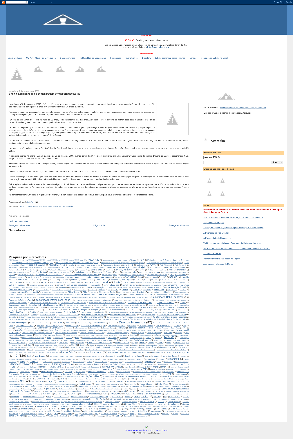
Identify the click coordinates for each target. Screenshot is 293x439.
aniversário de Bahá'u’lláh (18, 272)
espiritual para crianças (119, 335)
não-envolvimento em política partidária (131, 376)
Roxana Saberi (22, 399)
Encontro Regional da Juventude (92, 333)
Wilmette (109, 416)
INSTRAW (81, 352)
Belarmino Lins (181, 280)
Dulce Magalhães (163, 325)
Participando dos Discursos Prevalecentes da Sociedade (56, 384)
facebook (123, 338)
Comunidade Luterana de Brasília (89, 300)
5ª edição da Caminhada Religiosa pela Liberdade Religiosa (122, 263)
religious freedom (170, 394)
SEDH (183, 399)
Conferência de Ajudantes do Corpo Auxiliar (171, 300)
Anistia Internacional (177, 270)
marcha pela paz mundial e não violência (26, 369)
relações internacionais (89, 394)
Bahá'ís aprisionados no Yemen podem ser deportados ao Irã (44, 93)
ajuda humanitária (155, 267)
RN (165, 397)
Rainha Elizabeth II (146, 391)
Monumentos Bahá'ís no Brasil (214, 58)
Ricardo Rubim (117, 397)
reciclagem (159, 391)
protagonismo (103, 391)
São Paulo (100, 399)
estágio (156, 335)
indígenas (52, 350)
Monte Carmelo (168, 372)
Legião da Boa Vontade (133, 362)
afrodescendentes (98, 267)
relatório (105, 394)
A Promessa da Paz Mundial (216, 233)
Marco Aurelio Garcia (51, 369)
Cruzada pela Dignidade (149, 310)
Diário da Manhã (84, 323)
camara (60, 285)
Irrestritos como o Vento (93, 356)
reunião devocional (79, 397)
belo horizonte (15, 282)
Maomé (164, 367)
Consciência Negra (17, 305)
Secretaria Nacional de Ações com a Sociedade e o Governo (151, 399)
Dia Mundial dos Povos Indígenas (115, 319)
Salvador (49, 399)
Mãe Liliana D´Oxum (57, 367)
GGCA (28, 345)
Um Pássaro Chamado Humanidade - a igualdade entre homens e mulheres (236, 248)
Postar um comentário (18, 221)
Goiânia (83, 345)
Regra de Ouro (59, 394)
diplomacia (112, 323)
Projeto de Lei (50, 391)
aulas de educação (65, 277)
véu (96, 414)
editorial (69, 328)
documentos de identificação (93, 325)
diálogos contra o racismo (40, 323)
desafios (34, 314)
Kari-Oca (57, 362)
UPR (56, 414)
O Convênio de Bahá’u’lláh (46, 379)
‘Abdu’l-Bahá (107, 260)
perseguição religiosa (87, 386)
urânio (63, 414)
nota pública (22, 379)
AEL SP (64, 267)
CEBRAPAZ (147, 290)
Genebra (151, 342)
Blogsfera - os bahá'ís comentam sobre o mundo (163, 58)
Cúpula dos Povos (17, 312)
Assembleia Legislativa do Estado (132, 275)
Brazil (133, 282)
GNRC (74, 345)
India (30, 350)
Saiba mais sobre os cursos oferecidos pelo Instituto (243, 108)
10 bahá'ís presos (121, 260)
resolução (15, 397)
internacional (37, 206)
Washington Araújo (77, 416)
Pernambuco (55, 386)
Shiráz (105, 404)
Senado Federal (174, 402)
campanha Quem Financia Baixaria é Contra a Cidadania (33, 287)
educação (122, 328)
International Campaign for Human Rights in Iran (128, 352)
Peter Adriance (113, 386)
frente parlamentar (77, 342)
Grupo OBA (13, 347)
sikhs (142, 404)
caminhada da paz (111, 285)
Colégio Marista (180, 292)
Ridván (127, 397)
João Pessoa (101, 359)
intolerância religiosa (50, 206)
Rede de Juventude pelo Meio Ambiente (25, 394)
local (139, 364)
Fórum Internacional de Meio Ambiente (42, 342)
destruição (12, 317)
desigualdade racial (148, 314)
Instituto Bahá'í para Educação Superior (100, 350)
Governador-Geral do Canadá (118, 345)
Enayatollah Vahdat (145, 330)
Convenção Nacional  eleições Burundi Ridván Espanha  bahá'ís (47, 260)
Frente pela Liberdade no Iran (99, 342)
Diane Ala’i (70, 323)
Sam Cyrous (61, 399)
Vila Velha (165, 414)
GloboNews (64, 345)
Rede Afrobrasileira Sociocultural (177, 391)
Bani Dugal (126, 280)
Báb (140, 277)
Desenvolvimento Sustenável (94, 314)
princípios (117, 389)
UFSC (132, 409)
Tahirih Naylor (26, 409)
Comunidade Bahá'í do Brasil (167, 297)
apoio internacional (83, 272)
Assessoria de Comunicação (157, 275)
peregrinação (29, 386)
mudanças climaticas (17, 376)
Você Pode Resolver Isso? (57, 416)
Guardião (23, 347)
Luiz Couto (184, 364)
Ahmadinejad (139, 267)
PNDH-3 (160, 386)
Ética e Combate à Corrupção (33, 338)
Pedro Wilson (162, 384)
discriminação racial (24, 325)
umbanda (150, 409)
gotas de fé (101, 345)
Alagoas (168, 267)
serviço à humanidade (81, 404)
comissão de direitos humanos (139, 294)
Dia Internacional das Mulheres (138, 317)
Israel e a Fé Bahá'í (133, 356)
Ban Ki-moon (102, 280)
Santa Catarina (75, 399)
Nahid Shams (107, 376)
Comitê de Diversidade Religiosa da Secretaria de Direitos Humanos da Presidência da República (72, 297)
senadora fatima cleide (42, 404)
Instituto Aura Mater (76, 350)
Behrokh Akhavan (166, 280)
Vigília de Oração (152, 414)
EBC (184, 325)
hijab (53, 347)
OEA (126, 379)
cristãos (105, 310)
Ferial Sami (56, 340)
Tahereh (186, 406)
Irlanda (79, 356)
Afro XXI (86, 267)
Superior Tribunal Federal (107, 406)
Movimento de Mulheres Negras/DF (94, 374)
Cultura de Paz (167, 310)
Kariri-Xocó (66, 362)
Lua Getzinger (149, 364)
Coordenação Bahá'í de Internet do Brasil (62, 307)
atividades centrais (16, 277)
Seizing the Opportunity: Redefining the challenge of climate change (233, 228)
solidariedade (42, 406)
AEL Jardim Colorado (51, 267)
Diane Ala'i (57, 323)
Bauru (146, 280)
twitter (120, 409)
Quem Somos (131, 58)
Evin (77, 338)
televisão (54, 409)
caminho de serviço (130, 285)
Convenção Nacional (167, 305)
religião (70, 206)
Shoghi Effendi (131, 404)
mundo (55, 376)
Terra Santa (75, 409)
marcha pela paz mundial (180, 367)
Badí (148, 277)
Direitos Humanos (25, 206)
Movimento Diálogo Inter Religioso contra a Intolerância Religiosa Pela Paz (137, 374)
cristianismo (117, 310)
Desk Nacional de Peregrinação (172, 314)
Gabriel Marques (122, 342)
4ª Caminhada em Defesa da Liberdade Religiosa (32, 263)
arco (117, 272)
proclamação (144, 389)
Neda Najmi (177, 376)
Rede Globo (47, 394)
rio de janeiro (141, 396)
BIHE (44, 282)
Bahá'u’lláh (36, 280)
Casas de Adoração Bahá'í (61, 290)
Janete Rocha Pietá (49, 359)
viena (140, 414)
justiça (64, 206)
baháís (83, 280)
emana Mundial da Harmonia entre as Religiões (78, 330)
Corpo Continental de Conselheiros (171, 307)
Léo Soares (168, 362)
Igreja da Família (130, 347)
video (132, 414)
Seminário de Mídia (112, 402)
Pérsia (101, 386)
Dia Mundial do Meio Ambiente (89, 319)
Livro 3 (123, 364)
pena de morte (15, 386)
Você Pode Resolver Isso (37, 416)
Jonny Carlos (113, 359)
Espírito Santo (103, 335)
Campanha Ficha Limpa (178, 285)
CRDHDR (55, 310)
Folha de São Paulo (17, 342)
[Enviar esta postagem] (36, 202)
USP (76, 414)
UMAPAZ (140, 409)
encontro (169, 330)
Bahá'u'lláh (22, 280)
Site (20, 406)
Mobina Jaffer (80, 372)
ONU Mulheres (37, 381)
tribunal (112, 409)
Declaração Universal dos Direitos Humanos (144, 312)
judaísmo (151, 359)
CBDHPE (102, 290)
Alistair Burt (43, 270)
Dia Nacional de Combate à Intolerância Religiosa (151, 319)
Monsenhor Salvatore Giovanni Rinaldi (147, 372)
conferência (146, 300)
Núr (31, 379)
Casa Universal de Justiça (20, 290)
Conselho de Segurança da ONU (79, 305)
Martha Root (85, 369)
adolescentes (13, 267)
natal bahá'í (155, 376)
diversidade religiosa (54, 325)
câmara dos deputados (77, 285)
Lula (13, 367)
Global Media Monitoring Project (46, 345)
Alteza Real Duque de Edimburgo (62, 270)
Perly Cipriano (43, 386)
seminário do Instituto (129, 402)
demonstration (181, 312)
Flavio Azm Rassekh (142, 340)
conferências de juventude (140, 302)
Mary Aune (107, 369)
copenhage (98, 307)
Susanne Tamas (145, 406)
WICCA (91, 416)
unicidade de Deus (72, 411)
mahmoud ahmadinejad (112, 367)
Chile (85, 292)
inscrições (63, 350)
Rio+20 (157, 397)
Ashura (12, 275)
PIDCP (124, 386)
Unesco (41, 411)
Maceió (43, 367)
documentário (72, 325)
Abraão (71, 265)
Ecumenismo (43, 328)
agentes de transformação (119, 267)
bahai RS (55, 280)
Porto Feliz (39, 389)
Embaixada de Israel (106, 330)
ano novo (52, 272)
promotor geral (63, 391)
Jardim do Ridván (64, 359)
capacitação (99, 287)
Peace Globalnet (147, 384)
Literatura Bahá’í (111, 364)
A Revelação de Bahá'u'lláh (33, 265)
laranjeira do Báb (101, 362)
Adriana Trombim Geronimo (31, 267)
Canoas (87, 287)
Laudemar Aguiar (116, 362)
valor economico (86, 414)
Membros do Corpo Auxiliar (176, 369)
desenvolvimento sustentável (123, 314)
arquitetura (126, 272)
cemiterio (183, 290)
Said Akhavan (37, 399)
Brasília (117, 282)
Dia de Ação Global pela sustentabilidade (62, 317)
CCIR (116, 290)
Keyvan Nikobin (78, 362)
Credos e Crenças (79, 310)
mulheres (44, 376)
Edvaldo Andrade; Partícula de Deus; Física (164, 328)
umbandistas (162, 409)
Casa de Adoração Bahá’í (174, 287)
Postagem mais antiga (179, 225)
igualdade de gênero (148, 347)
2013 (142, 260)
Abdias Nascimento (57, 265)
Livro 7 (131, 364)
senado (161, 401)
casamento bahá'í (42, 290)
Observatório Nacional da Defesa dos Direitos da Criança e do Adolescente (94, 379)
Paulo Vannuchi (111, 384)
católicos (92, 290)
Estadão (133, 335)
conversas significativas (27, 307)
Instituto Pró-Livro (52, 352)
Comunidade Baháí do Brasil (21, 300)
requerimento (184, 394)
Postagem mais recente (19, 225)
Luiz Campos (161, 364)
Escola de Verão (71, 335)
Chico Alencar (74, 292)
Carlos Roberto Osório (138, 287)
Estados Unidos (145, 335)
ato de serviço (34, 277)
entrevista (168, 333)
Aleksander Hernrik (15, 270)
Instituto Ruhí (67, 352)
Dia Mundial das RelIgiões (63, 319)
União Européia (53, 411)
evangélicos (58, 338)
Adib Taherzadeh (166, 265)
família (148, 338)
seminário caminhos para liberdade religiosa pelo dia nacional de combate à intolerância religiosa (67, 402)
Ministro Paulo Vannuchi (51, 372)
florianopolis (158, 340)
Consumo (151, 305)
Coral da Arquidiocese (112, 307)
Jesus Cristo (90, 359)
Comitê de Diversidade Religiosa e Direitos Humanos (129, 297)
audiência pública (49, 277)
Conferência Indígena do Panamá (73, 303)
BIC (37, 282)
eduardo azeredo (81, 328)
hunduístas (118, 347)
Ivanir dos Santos (170, 356)
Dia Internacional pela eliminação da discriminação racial (29, 319)
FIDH (116, 340)
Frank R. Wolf (64, 342)
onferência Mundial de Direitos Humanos (167, 379)
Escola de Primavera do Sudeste (49, 335)
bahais (74, 280)
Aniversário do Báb (38, 272)
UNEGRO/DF (31, 411)
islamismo (109, 356)
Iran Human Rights (56, 356)
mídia (35, 372)
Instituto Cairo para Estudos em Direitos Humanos (136, 350)
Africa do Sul (76, 267)
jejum (80, 359)
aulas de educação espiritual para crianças (94, 277)
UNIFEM (124, 411)
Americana (109, 270)
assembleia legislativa (109, 275)
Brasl (126, 282)
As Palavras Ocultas (169, 272)
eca (10, 328)
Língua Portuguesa (84, 364)
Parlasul (157, 381)
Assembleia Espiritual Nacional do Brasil (82, 275)
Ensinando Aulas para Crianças (118, 333)
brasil (105, 282)
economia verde (29, 328)
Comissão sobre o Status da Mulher (168, 294)
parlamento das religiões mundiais (139, 381)
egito (11, 330)
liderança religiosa (43, 364)
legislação (149, 361)
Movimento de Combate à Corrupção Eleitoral (59, 374)
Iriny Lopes (70, 356)
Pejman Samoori (179, 384)
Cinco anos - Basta (107, 292)
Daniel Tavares (55, 312)
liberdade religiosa (21, 364)
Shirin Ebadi (115, 404)
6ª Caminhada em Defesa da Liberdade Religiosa (164, 263)
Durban (177, 325)
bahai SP (65, 280)
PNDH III (151, 386)
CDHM (125, 290)
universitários (13, 414)
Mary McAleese (122, 369)
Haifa (40, 347)
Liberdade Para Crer (212, 253)
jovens (140, 359)
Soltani (54, 406)
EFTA (184, 328)
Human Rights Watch (101, 347)
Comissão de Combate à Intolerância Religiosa (103, 294)
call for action (49, 285)
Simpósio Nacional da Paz (156, 404)
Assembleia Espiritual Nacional (49, 275)
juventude (34, 361)
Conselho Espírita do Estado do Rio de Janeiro (111, 305)
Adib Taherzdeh (180, 265)
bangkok (114, 280)
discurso (40, 325)
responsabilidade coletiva (33, 397)
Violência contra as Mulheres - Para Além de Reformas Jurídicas (232, 243)
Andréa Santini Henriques (157, 270)
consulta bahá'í (138, 305)
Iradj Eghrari (40, 356)
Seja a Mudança (14, 58)
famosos (158, 338)
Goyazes (135, 345)
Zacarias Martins (129, 416)
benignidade (28, 282)
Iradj (29, 356)
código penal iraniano (163, 292)
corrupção (12, 310)
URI (70, 414)
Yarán (116, 416)
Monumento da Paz (30, 374)
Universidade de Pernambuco (175, 411)
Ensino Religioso (138, 333)
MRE (169, 374)
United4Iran (142, 411)
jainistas (183, 356)
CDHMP (136, 290)
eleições (19, 330)
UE (126, 409)
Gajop (134, 342)
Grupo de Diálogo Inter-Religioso (152, 345)
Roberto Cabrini (174, 397)
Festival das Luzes (104, 340)
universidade (156, 411)
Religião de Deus (130, 394)
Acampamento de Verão (111, 265)
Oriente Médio (99, 381)
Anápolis (141, 270)
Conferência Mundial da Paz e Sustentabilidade (107, 303)
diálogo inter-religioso (18, 323)
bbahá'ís (154, 280)
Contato (193, 58)
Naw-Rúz (166, 376)
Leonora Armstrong (182, 362)
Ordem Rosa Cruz (84, 381)
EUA (49, 338)
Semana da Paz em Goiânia (19, 402)
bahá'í (163, 277)
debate (89, 312)
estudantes (15, 338)
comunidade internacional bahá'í (53, 300)
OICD (132, 379)
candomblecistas (75, 287)
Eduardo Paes (95, 328)
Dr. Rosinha (132, 325)
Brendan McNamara (145, 282)
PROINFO (38, 391)
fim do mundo (126, 340)
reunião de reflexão (61, 397)
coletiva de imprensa (16, 294)
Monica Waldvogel (123, 372)
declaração (100, 312)
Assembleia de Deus (25, 275)
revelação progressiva (99, 397)
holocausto (70, 347)
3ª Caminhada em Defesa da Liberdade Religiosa (168, 260)
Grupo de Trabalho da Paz (176, 345)
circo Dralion (122, 292)
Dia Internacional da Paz (116, 317)
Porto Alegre (27, 389)
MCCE (144, 369)
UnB (22, 411)
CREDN (65, 310)
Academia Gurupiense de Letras (88, 265)
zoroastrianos (143, 416)
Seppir (54, 404)
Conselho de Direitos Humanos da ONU (46, 305)
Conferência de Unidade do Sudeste (43, 303)
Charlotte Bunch (59, 292)
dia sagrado (181, 319)
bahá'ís (173, 277)
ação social (128, 265)
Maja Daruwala (130, 367)
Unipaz (132, 411)
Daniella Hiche (70, 312)
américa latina (96, 270)
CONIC (183, 303)
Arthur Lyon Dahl (145, 272)
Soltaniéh (65, 406)
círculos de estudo (137, 292)
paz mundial (131, 384)
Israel (119, 356)
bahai (45, 280)
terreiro (85, 409)
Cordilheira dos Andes (130, 307)
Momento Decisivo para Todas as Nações (221, 259)
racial (123, 391)
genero (160, 342)
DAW (83, 312)
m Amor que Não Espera (28, 367)
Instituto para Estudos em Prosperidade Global (26, 352)
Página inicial (99, 225)
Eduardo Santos (109, 328)
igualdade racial (167, 347)
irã (60, 206)
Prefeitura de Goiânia (66, 389)
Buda (175, 282)
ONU (22, 381)
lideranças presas (62, 364)
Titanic (93, 409)
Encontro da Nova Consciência (66, 333)
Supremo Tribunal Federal (128, 406)
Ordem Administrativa (65, 381)
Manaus (141, 367)
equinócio (178, 333)
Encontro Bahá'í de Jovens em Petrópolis (37, 333)
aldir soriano (180, 267)
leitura (159, 362)
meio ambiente (157, 369)
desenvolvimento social (69, 314)
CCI (109, 290)
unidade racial (113, 411)
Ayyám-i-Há (130, 277)
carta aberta (154, 287)
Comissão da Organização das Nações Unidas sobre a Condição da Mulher (53, 294)
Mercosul (12, 372)
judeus (161, 359)
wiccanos (99, 416)
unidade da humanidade (93, 411)
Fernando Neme (68, 340)
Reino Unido (72, 394)
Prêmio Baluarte (83, 389)
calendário (22, 285)
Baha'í (155, 277)
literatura (97, 364)
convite (41, 307)
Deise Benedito (168, 312)
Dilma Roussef (99, 323)
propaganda (91, 391)
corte (39, 310)
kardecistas (47, 362)
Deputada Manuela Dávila (18, 314)
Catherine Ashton (80, 290)
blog (73, 282)
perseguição (68, 386)
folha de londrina (180, 340)
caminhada (95, 285)
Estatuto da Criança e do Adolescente (175, 335)
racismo (132, 391)
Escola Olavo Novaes (87, 335)
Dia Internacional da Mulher (92, 317)
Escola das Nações (24, 335)
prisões (133, 389)
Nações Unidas (92, 376)
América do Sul (82, 270)
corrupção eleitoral (26, 310)
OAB (62, 379)
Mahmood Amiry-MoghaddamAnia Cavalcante (83, 367)
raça (116, 391)
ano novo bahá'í (65, 272)
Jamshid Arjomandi (15, 359)
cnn (149, 292)
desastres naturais (47, 314)
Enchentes (158, 330)
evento (69, 338)
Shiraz (96, 404)
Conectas (107, 300)
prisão (126, 389)
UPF (49, 414)
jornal (123, 359)
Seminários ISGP (147, 402)
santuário (88, 399)
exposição (112, 338)
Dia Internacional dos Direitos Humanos (169, 317)
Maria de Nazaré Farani (69, 369)
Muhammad (33, 376)
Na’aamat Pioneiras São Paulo (72, 376)
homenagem (84, 347)
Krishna (89, 362)
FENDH (46, 340)
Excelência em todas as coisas (93, 338)
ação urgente (142, 265)
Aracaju (109, 272)
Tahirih (14, 409)
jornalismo (131, 359)
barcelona (137, 280)
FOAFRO (168, 340)
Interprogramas (157, 352)
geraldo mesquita (181, 342)
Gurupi (32, 347)
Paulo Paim (99, 384)
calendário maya (36, 285)
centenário (12, 292)
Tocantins (102, 409)
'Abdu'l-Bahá (94, 260)
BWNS (11, 285)
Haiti (46, 347)
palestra (120, 381)
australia (119, 277)
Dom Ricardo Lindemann (116, 325)
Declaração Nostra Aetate (117, 312)
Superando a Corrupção (213, 222)
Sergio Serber (65, 404)
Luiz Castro (173, 364)
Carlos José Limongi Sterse (117, 287)
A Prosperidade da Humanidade (217, 238)
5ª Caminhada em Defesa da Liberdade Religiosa (77, 263)
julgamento (173, 359)
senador (28, 404)
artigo (156, 272)
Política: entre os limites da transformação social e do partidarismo (233, 217)
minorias (68, 372)
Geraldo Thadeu (17, 345)
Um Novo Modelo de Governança (41, 58)
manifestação (152, 367)
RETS (49, 397)
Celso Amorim (172, 290)
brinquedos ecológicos (163, 282)
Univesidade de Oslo (28, 414)
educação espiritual (137, 328)
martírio (96, 369)
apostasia (98, 272)
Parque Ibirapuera (169, 381)
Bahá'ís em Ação (67, 58)
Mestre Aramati (25, 372)
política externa (14, 389)
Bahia (92, 280)
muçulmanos (180, 374)
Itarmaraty (155, 356)
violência (175, 414)
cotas (46, 310)
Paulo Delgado (85, 384)
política (167, 386)
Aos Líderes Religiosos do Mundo (218, 264)
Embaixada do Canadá (126, 330)
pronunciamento (77, 391)
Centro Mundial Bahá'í (28, 292)
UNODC (41, 414)
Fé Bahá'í (169, 337)
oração (50, 381)
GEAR (142, 342)
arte (134, 272)
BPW (80, 282)
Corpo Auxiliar (147, 307)
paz (121, 384)
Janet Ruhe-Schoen (32, 359)
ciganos (93, 292)
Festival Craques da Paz (86, 340)
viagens (123, 414)
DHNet (21, 317)
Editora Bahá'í (57, 328)
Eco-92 (17, 328)
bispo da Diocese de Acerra (59, 282)
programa (155, 389)
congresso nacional (165, 302)
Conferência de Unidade (18, 303)
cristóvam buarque (131, 310)
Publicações (115, 58)
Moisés (112, 372)
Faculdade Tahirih (136, 338)
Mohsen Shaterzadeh (97, 372)
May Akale (134, 369)
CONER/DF (118, 300)
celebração (159, 290)
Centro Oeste (46, 292)
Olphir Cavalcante (143, 379)
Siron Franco (173, 404)
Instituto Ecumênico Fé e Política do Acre (171, 350)
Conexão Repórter (131, 300)
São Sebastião (116, 399)
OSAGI (111, 381)
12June (133, 260)
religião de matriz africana (150, 394)
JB (74, 359)
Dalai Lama (44, 312)
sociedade (29, 406)
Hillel (61, 347)
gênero (168, 342)
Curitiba (33, 312)
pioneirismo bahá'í (137, 386)
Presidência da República (101, 389)
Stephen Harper (89, 406)
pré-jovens (50, 389)
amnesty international (125, 270)
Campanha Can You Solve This (153, 285)
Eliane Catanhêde (50, 330)
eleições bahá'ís (33, 330)
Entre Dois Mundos (154, 333)
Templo (63, 409)
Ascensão (182, 272)
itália (146, 356)
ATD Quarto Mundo (178, 275)
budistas (183, 282)
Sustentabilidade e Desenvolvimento (167, 406)
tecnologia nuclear (41, 409)
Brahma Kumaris (91, 282)
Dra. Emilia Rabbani (146, 325)
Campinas (61, 287)
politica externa (179, 386)
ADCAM (153, 265)
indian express (40, 350)
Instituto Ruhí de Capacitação (93, 58)
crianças (94, 310)
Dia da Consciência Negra (36, 317)
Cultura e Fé (181, 310)
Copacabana (85, 307)
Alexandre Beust (31, 270)
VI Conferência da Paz (109, 414)
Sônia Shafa (76, 406)
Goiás (92, 345)
